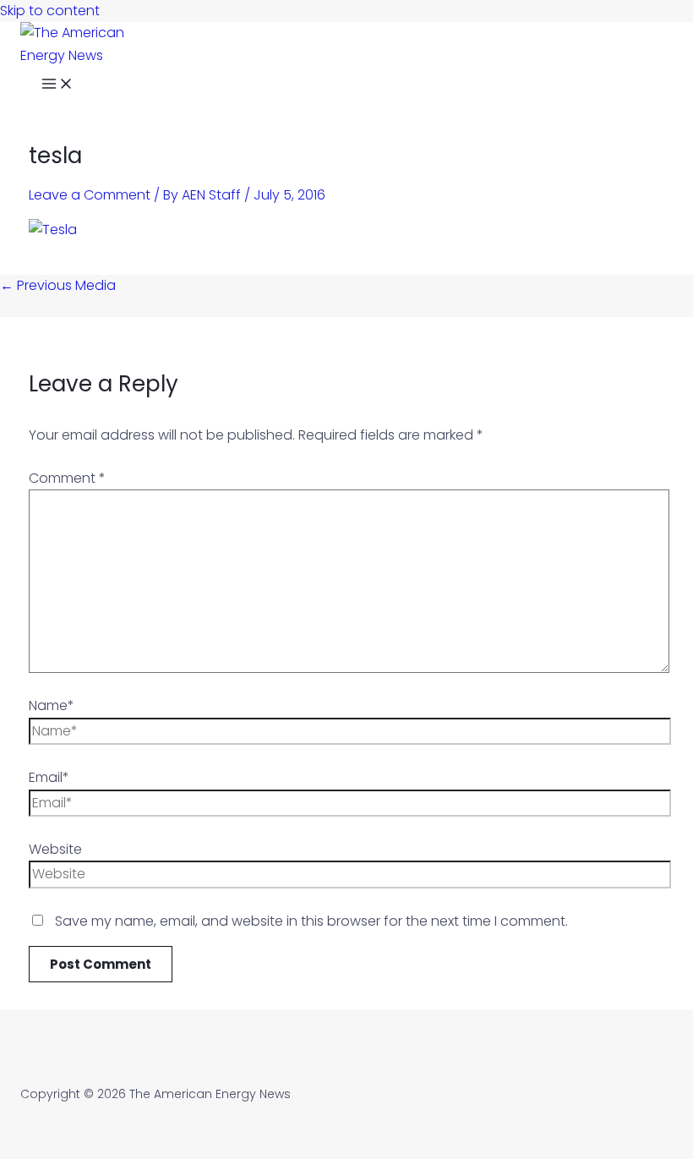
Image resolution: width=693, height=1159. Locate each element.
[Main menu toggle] (57, 86)
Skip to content (50, 10)
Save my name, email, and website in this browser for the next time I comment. (311, 921)
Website (55, 849)
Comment (67, 478)
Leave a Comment (89, 195)
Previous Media (58, 285)
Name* (51, 705)
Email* (49, 777)
